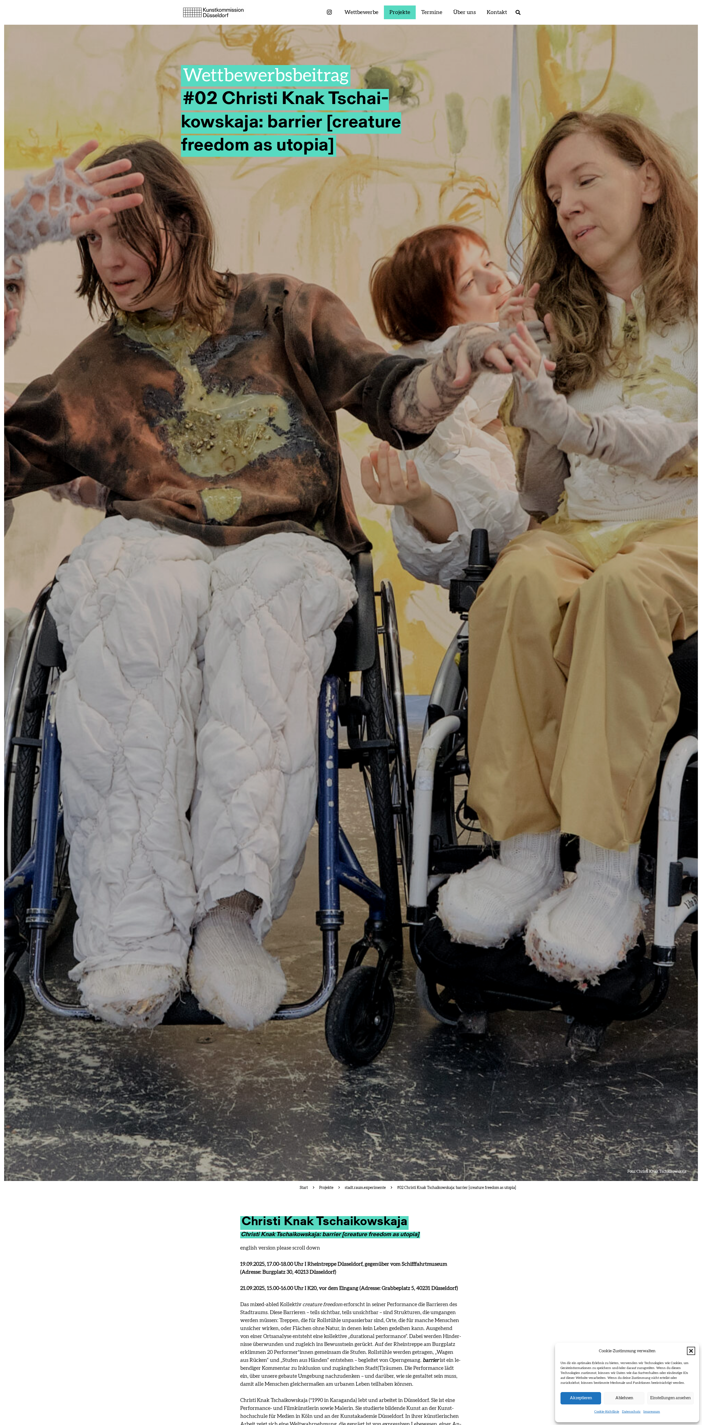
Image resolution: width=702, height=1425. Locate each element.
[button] (691, 1351)
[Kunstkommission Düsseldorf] (213, 12)
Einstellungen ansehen (670, 1398)
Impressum (651, 1411)
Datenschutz (631, 1411)
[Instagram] (329, 12)
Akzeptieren (581, 1398)
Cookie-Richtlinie (606, 1411)
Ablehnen (624, 1398)
